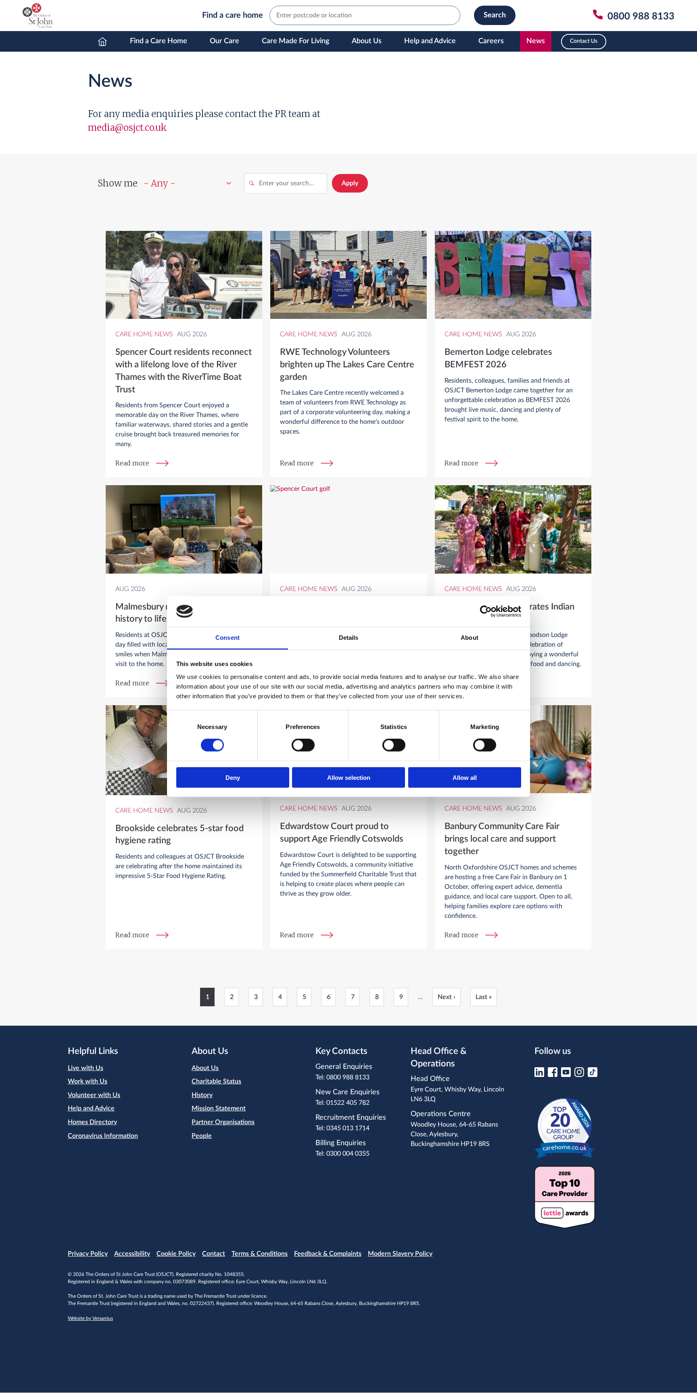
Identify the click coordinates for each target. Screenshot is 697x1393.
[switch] (303, 745)
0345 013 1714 (347, 1128)
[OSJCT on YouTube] (566, 1074)
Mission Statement (219, 1108)
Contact (213, 1254)
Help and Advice (430, 41)
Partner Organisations (223, 1122)
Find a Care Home (158, 41)
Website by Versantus (90, 1318)
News (535, 41)
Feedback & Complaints (327, 1254)
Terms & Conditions (260, 1254)
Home (102, 41)
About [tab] (469, 637)
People (202, 1136)
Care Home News (144, 334)
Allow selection (348, 777)
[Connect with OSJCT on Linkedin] (539, 1074)
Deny (232, 777)
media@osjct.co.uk (127, 127)
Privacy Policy (88, 1254)
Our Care (224, 41)
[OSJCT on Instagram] (579, 1074)
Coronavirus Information (103, 1136)
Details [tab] (349, 637)
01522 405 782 (347, 1103)
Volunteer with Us (94, 1095)
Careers (491, 41)
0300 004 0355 (347, 1153)
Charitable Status (216, 1081)
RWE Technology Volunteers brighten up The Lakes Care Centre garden (347, 364)
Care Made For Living (295, 41)
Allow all (465, 777)
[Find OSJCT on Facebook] (552, 1074)
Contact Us (583, 41)
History (202, 1095)
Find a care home (232, 15)
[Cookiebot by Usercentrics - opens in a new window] (486, 611)
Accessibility (132, 1254)
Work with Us (87, 1081)
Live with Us (85, 1068)
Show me (118, 183)
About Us (367, 41)
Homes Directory (92, 1122)
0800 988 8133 (347, 1077)
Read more (132, 463)
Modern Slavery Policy (400, 1254)
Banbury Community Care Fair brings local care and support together (501, 839)
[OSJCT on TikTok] (592, 1074)
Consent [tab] (227, 637)
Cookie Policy (176, 1254)
